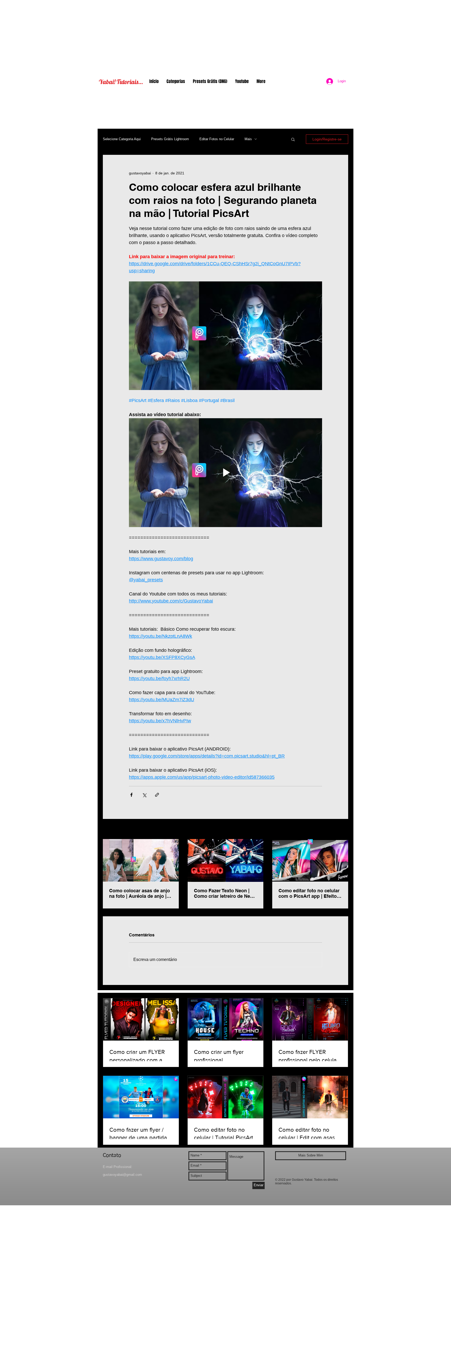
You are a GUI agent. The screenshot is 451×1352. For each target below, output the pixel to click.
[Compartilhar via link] (157, 794)
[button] (292, 139)
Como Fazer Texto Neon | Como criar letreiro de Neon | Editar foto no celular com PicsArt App (225, 893)
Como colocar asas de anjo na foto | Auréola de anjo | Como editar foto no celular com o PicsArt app (139, 893)
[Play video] (225, 472)
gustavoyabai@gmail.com (122, 1175)
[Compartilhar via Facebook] (131, 794)
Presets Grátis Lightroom (170, 139)
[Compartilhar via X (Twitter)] (144, 794)
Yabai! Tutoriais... (121, 82)
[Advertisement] (225, 36)
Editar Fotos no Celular (216, 139)
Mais (248, 139)
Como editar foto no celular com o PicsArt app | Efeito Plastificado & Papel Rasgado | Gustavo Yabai (309, 893)
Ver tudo (341, 829)
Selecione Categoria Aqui (122, 139)
